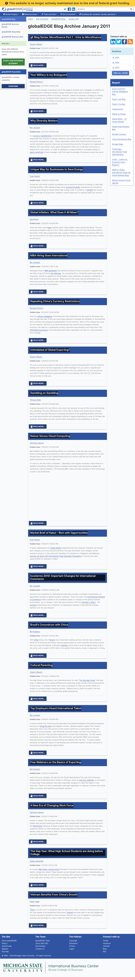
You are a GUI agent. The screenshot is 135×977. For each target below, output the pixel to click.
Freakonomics (117, 109)
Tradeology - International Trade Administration (119, 152)
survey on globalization (42, 136)
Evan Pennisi (35, 176)
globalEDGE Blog (8, 19)
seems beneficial (36, 152)
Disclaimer (73, 943)
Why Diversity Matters (44, 120)
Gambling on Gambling (44, 392)
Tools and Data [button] (49, 14)
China (36, 640)
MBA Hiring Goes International (48, 255)
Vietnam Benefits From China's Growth (54, 894)
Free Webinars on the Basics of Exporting (55, 762)
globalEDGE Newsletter (11, 32)
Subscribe (13, 86)
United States (55, 548)
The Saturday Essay (87, 680)
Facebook (107, 943)
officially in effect (89, 602)
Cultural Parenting (41, 665)
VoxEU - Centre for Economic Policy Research (119, 162)
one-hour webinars (86, 780)
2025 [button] (115, 57)
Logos (71, 949)
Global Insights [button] (11, 14)
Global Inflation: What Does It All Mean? (54, 212)
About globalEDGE (9, 941)
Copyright (73, 941)
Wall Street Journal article (49, 869)
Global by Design (119, 114)
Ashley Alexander (37, 861)
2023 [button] (115, 67)
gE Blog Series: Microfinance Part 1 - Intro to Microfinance (65, 37)
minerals (64, 645)
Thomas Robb (35, 400)
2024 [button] (115, 62)
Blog (105, 949)
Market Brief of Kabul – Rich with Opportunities (59, 532)
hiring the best (45, 726)
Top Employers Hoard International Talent (55, 708)
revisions (33, 605)
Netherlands (37, 826)
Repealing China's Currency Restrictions (55, 301)
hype (49, 227)
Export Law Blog (118, 99)
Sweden (90, 190)
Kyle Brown (34, 219)
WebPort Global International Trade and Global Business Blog (121, 172)
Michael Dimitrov (36, 82)
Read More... (37, 65)
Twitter (106, 941)
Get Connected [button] (68, 14)
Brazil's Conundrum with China (49, 624)
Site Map (5, 951)
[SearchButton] (131, 9)
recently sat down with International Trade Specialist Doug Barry (55, 556)
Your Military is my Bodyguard (48, 74)
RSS (104, 951)
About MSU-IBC (41, 943)
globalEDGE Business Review (10, 25)
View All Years (120, 73)
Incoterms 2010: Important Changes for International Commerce (63, 577)
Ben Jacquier (35, 128)
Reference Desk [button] (30, 14)
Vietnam (70, 912)
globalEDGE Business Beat (12, 37)
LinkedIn (106, 946)
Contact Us (40, 949)
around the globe (73, 187)
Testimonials (7, 946)
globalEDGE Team (42, 941)
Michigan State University (24, 956)
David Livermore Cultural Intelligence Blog (120, 91)
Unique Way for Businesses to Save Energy (56, 169)
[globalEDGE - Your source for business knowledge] (17, 9)
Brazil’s (52, 640)
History (4, 943)
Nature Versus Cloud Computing (50, 435)
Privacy (72, 946)
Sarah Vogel (34, 901)
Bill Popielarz (35, 632)
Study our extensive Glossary (13, 62)
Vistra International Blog (121, 139)
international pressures (39, 330)
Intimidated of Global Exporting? (50, 349)
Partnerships (40, 946)
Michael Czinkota (119, 134)
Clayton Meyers (36, 44)
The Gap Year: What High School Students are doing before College (66, 853)
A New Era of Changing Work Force (51, 805)
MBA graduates (51, 271)
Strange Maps (117, 144)
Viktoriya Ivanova (37, 443)
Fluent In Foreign (118, 104)
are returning (56, 273)
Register (5, 949)
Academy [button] (98, 14)
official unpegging (44, 316)
